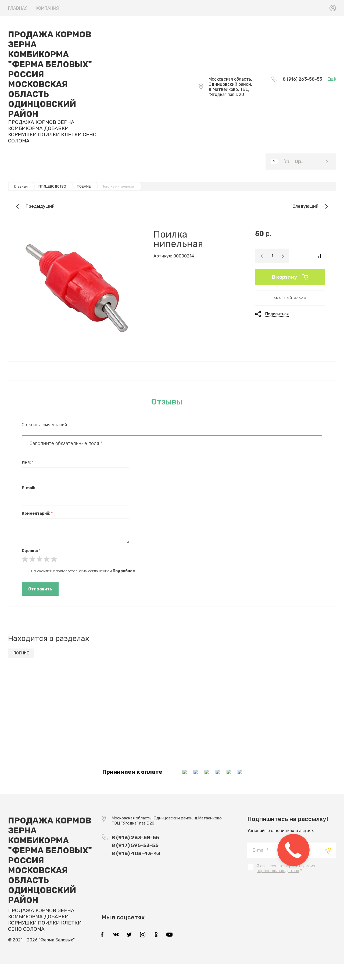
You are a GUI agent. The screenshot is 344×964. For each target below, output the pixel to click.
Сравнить (320, 256)
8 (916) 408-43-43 (136, 853)
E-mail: (28, 488)
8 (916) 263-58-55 (302, 79)
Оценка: (31, 551)
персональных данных (278, 870)
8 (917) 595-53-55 (135, 845)
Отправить (40, 589)
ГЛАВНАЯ (18, 8)
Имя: (27, 462)
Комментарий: (37, 513)
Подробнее (124, 571)
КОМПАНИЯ (47, 8)
